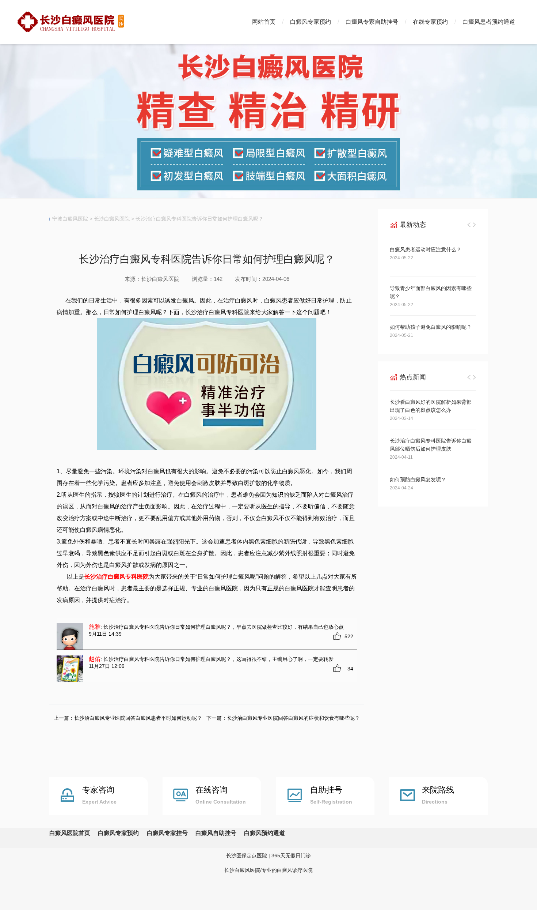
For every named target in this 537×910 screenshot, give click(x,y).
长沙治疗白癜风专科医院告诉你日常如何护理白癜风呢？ (199, 219)
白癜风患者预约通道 (488, 22)
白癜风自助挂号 (215, 833)
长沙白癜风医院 (112, 219)
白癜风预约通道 (264, 833)
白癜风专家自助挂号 (372, 22)
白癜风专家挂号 (167, 833)
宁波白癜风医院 (70, 219)
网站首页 (263, 22)
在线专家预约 (430, 22)
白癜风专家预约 (310, 22)
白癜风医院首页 (69, 833)
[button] (469, 224)
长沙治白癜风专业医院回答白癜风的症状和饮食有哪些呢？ (293, 718)
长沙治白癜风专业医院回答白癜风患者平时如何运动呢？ (138, 718)
